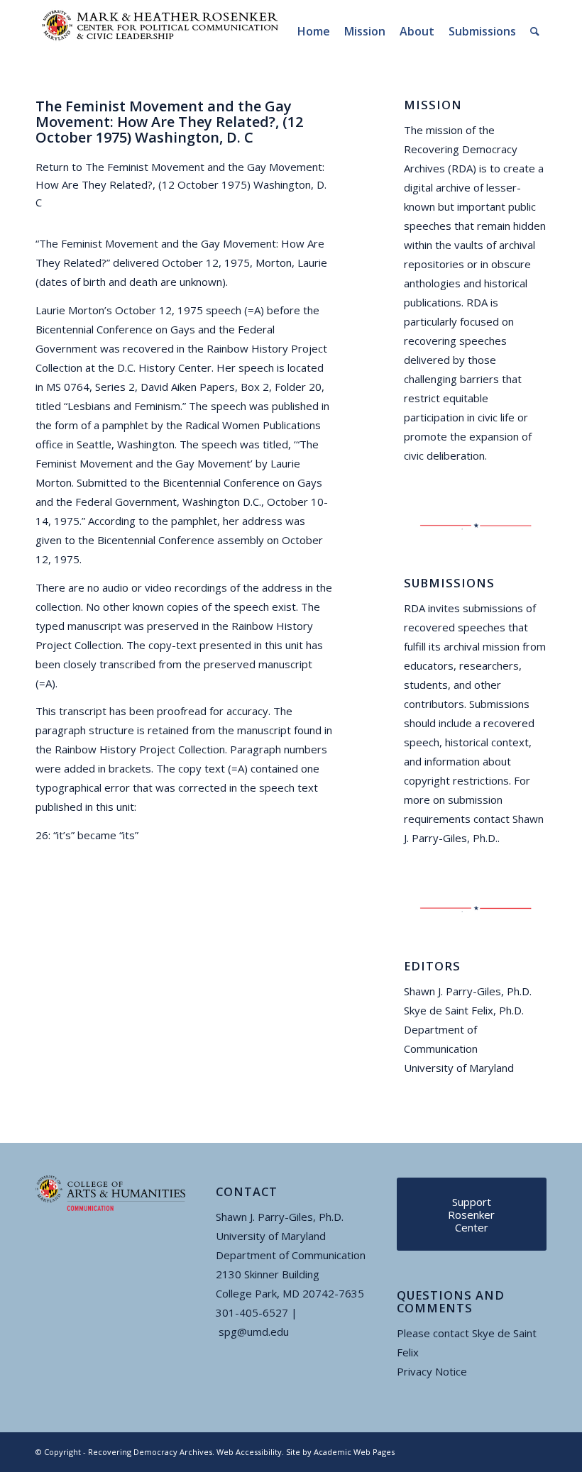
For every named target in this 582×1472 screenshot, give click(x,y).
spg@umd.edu (254, 1331)
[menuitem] (313, 31)
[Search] (535, 31)
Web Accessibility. (250, 1451)
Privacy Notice (432, 1371)
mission (444, 130)
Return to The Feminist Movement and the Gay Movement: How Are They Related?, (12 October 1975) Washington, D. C (180, 184)
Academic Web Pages (354, 1451)
